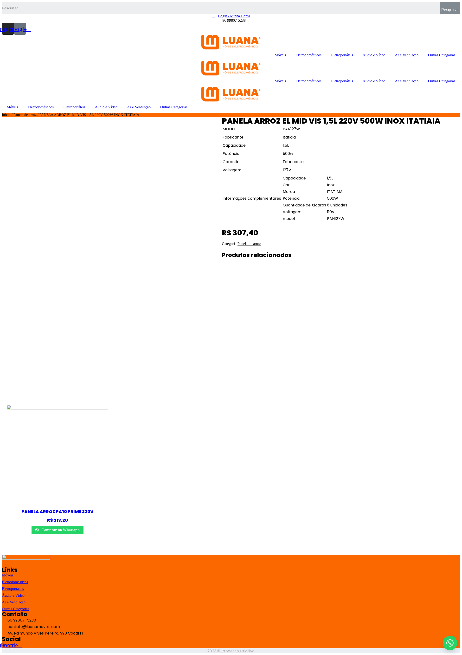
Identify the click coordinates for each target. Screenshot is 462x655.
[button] (450, 643)
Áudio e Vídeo (374, 55)
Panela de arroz (25, 115)
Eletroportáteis (342, 55)
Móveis (280, 55)
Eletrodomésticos (308, 55)
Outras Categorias (441, 55)
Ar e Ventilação (406, 55)
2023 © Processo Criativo (231, 651)
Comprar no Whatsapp (60, 530)
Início (6, 115)
